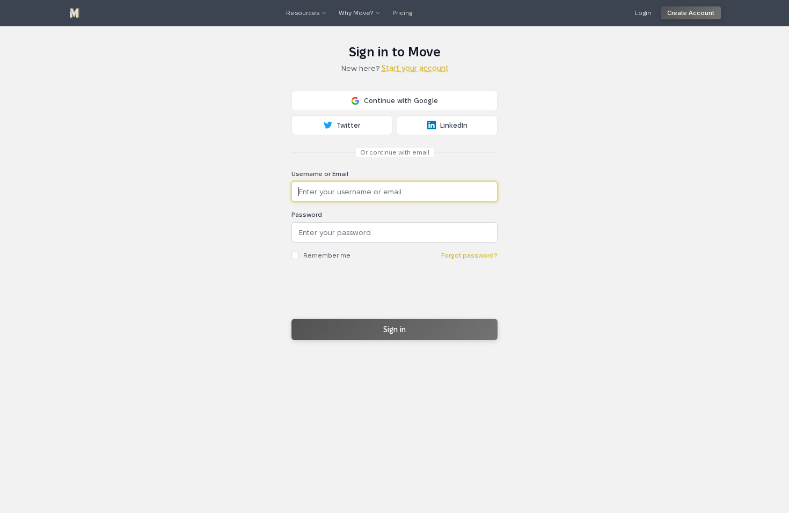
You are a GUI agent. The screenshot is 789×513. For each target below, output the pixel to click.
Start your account (415, 68)
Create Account (690, 12)
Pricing (402, 12)
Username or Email (319, 173)
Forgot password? (469, 255)
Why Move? (356, 12)
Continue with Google (401, 100)
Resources (302, 12)
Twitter (349, 125)
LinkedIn (453, 125)
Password (306, 214)
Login (643, 12)
